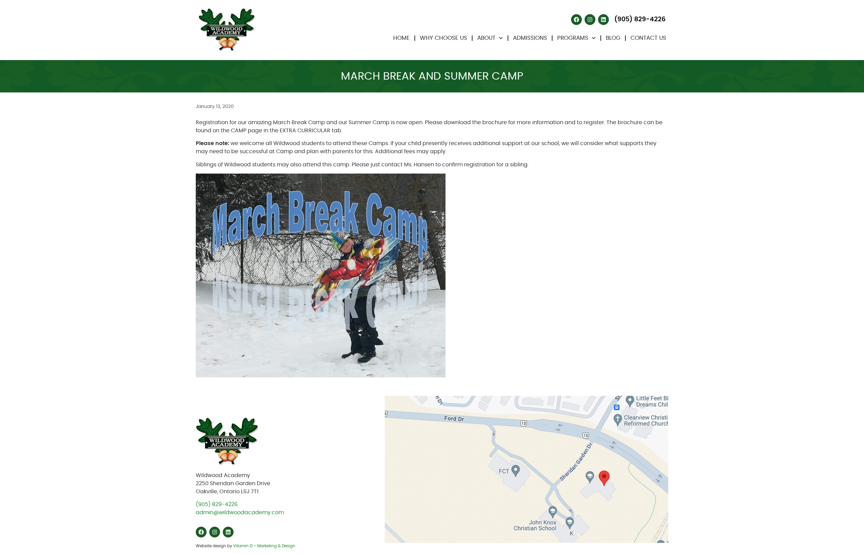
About (486, 38)
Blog (613, 38)
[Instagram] (590, 19)
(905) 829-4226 (217, 504)
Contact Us (648, 38)
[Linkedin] (603, 19)
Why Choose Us (443, 38)
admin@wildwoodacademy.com (240, 512)
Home (401, 38)
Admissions (530, 38)
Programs (572, 38)
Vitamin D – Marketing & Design (264, 546)
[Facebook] (576, 19)
